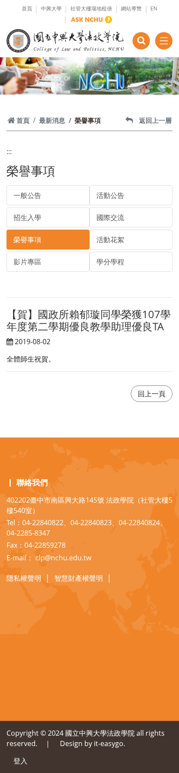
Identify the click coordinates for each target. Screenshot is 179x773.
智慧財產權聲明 (78, 578)
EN (153, 8)
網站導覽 (131, 8)
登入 (20, 761)
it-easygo (108, 743)
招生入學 (27, 217)
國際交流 (110, 217)
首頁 (27, 8)
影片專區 (27, 261)
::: (9, 151)
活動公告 (110, 195)
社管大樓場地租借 (91, 8)
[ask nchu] (91, 19)
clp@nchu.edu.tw (63, 557)
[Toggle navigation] (163, 40)
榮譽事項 (27, 239)
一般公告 (27, 195)
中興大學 (51, 8)
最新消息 (52, 120)
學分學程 (110, 261)
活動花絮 (110, 239)
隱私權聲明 (24, 578)
